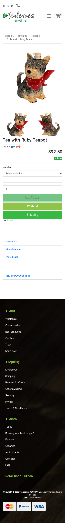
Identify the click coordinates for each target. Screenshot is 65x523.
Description (12, 241)
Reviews (10, 276)
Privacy (9, 401)
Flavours (10, 439)
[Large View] (16, 123)
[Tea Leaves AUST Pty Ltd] (19, 16)
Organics (10, 446)
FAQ (7, 465)
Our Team (10, 338)
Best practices (13, 331)
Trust (8, 344)
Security (9, 395)
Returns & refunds (15, 382)
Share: (7, 147)
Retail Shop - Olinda (19, 476)
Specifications (13, 249)
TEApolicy (12, 362)
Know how (11, 351)
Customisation (13, 325)
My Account (11, 369)
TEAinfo (11, 419)
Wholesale (11, 318)
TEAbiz (10, 311)
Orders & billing (13, 389)
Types (8, 426)
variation (7, 167)
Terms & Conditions (16, 408)
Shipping (32, 214)
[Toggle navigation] (49, 16)
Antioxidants (12, 452)
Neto (34, 495)
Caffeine (10, 458)
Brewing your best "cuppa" (19, 433)
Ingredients (12, 257)
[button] (32, 206)
